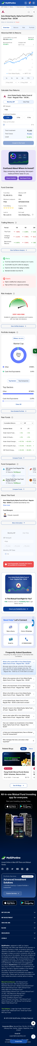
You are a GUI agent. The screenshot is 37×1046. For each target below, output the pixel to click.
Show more (6, 505)
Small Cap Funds (26, 1010)
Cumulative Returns (9, 423)
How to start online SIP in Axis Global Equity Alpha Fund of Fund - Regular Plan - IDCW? (16, 716)
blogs (23, 748)
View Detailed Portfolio (17, 411)
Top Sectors (12, 381)
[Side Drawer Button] (33, 2)
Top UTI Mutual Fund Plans (10, 999)
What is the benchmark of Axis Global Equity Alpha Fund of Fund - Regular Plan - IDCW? (16, 686)
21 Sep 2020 (9, 82)
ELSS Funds (26, 1008)
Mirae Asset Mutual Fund (9, 987)
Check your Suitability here (17, 609)
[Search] (25, 2)
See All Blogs (17, 785)
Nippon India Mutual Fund (9, 1003)
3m (17, 78)
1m (12, 78)
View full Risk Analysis (17, 326)
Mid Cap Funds (6, 1012)
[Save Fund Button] (29, 12)
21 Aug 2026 (24, 82)
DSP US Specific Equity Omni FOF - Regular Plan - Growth (10, 446)
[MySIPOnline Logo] (9, 3)
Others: (18, 338)
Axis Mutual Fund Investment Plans (12, 995)
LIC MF (4, 993)
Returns (15, 27)
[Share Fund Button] (34, 12)
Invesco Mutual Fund (26, 991)
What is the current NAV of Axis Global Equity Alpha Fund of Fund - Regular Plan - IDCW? (17, 662)
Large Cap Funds (16, 1008)
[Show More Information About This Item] (16, 222)
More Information (17, 523)
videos (31, 748)
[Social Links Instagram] (22, 869)
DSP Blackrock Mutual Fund (15, 993)
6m (22, 78)
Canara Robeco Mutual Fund (10, 991)
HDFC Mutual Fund (24, 987)
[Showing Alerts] (33, 1023)
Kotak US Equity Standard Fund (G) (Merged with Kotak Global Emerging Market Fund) (9, 437)
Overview (6, 27)
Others (3, 22)
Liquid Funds (5, 1010)
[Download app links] (11, 806)
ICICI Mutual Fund (21, 982)
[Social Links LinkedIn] (7, 869)
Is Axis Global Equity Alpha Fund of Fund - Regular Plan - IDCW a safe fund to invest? (16, 701)
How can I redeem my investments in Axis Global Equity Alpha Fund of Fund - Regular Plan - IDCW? (18, 725)
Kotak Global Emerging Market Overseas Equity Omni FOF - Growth (9, 441)
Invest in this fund (18, 143)
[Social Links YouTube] (17, 869)
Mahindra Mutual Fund (8, 985)
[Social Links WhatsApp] (27, 869)
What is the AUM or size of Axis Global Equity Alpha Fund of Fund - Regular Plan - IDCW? (17, 694)
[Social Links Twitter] (12, 869)
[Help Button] (33, 1036)
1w (6, 78)
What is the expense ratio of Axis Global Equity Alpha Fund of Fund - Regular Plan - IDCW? (17, 679)
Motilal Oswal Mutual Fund (25, 985)
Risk (23, 27)
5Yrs (29, 117)
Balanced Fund (15, 1010)
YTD (28, 78)
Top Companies (23, 381)
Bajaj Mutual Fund (7, 984)
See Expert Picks (25, 178)
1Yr (8, 117)
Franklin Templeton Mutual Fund (11, 997)
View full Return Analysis (17, 250)
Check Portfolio (11, 178)
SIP (25, 423)
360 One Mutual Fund (20, 984)
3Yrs (18, 117)
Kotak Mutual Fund (7, 1001)
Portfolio (31, 27)
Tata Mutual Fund (24, 999)
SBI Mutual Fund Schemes (22, 1001)
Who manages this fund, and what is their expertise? (16, 740)
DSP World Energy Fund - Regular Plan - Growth (9, 450)
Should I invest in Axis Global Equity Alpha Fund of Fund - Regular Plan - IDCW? (17, 709)
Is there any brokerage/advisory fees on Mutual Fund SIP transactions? (17, 733)
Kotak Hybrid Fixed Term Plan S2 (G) (8, 433)
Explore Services (11, 893)
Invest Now (18, 1041)
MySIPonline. (17, 1018)
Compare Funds (17, 458)
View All (18, 404)
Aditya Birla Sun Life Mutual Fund (12, 989)
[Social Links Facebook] (3, 869)
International (10, 22)
